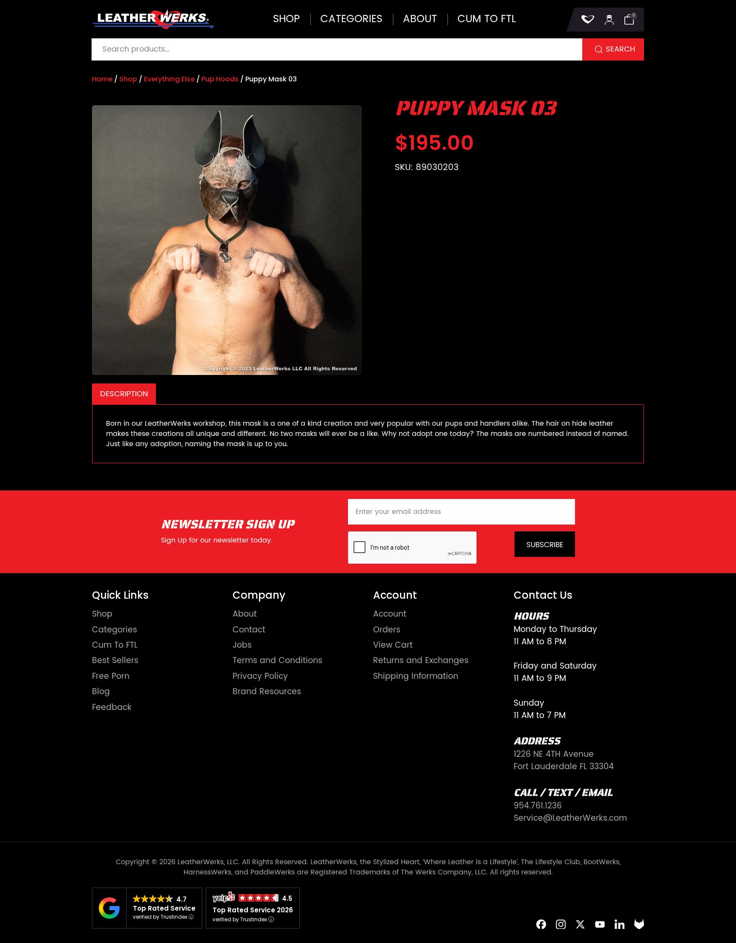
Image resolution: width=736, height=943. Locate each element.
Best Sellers (115, 661)
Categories (351, 19)
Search (620, 49)
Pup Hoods (220, 79)
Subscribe (545, 545)
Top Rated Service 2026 (253, 910)
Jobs (242, 646)
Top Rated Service (164, 908)
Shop (286, 19)
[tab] (124, 394)
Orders (386, 630)
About (420, 19)
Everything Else (169, 79)
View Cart (393, 646)
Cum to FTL (486, 19)
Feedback (112, 708)
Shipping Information (415, 677)
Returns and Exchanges (421, 661)
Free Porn (110, 677)
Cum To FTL (115, 646)
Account (389, 614)
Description (124, 394)
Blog (101, 692)
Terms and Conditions (277, 661)
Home (102, 79)
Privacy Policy (260, 677)
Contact (249, 630)
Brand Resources (267, 692)
